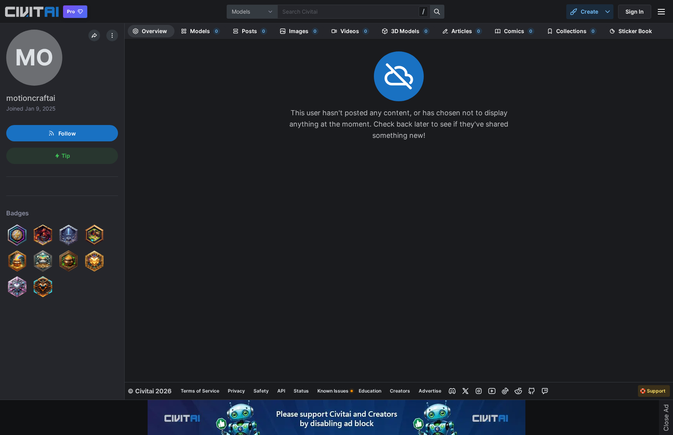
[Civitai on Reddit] (518, 391)
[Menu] (661, 11)
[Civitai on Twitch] (544, 391)
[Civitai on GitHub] (531, 391)
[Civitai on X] (465, 391)
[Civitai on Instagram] (478, 391)
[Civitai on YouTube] (492, 391)
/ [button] (423, 11)
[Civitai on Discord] (452, 391)
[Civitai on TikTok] (505, 391)
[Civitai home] (31, 12)
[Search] (437, 12)
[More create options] (607, 11)
